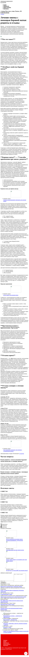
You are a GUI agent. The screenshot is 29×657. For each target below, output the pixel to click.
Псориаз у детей (7, 627)
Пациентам (6, 6)
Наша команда (7, 7)
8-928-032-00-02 (5, 12)
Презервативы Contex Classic (7, 604)
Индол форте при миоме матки (10, 295)
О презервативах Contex (6, 594)
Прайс (5, 4)
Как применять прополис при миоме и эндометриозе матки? (12, 450)
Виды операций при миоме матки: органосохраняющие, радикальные (14, 540)
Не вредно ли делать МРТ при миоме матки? (17, 570)
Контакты (6, 8)
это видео (21, 453)
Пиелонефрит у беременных (10, 619)
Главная (5, 640)
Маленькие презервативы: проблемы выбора (11, 586)
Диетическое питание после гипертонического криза (13, 596)
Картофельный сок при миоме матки (15, 550)
